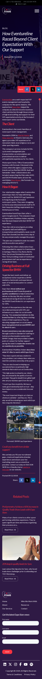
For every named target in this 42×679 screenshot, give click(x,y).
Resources (25, 605)
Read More (9, 530)
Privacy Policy (29, 674)
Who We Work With (29, 601)
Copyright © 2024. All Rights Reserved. (21, 671)
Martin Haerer (23, 135)
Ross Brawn (16, 180)
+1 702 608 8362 (15, 2)
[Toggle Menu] (37, 11)
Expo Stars (16, 107)
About (4, 605)
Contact (24, 608)
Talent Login (21, 4)
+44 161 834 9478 (29, 2)
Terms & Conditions (14, 674)
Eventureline (7, 99)
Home (4, 601)
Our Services (7, 608)
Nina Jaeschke (8, 138)
